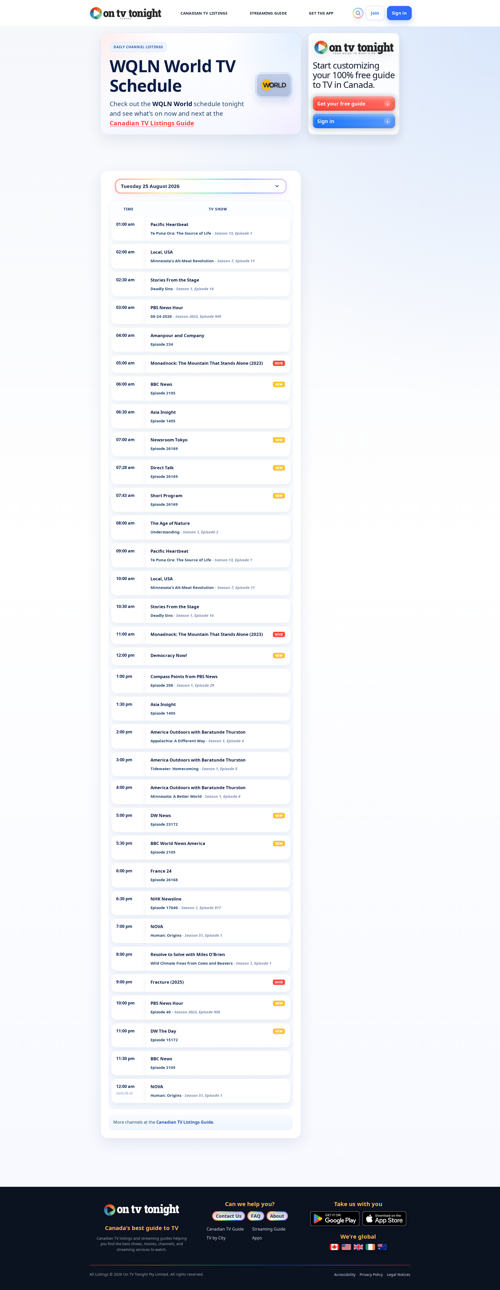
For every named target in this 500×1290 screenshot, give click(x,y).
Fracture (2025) (167, 982)
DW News (161, 815)
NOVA (157, 926)
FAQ (255, 1216)
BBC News (161, 384)
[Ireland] (370, 1247)
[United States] (346, 1247)
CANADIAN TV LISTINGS (204, 13)
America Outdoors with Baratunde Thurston (198, 732)
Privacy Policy (371, 1274)
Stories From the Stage (175, 280)
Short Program (166, 495)
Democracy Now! (169, 655)
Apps (257, 1238)
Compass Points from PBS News (184, 676)
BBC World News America (178, 843)
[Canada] (334, 1247)
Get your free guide (341, 103)
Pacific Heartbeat (169, 224)
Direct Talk (162, 468)
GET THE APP (321, 13)
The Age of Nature (170, 523)
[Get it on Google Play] (334, 1218)
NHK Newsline (166, 899)
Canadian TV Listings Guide (152, 123)
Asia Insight (163, 412)
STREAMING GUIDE (268, 13)
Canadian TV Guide (225, 1229)
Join (375, 13)
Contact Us (228, 1216)
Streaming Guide (268, 1229)
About (277, 1216)
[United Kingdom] (358, 1247)
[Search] (358, 13)
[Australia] (382, 1247)
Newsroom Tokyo (169, 440)
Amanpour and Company (177, 335)
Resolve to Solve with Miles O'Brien (188, 954)
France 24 (161, 871)
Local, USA (162, 252)
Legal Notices (398, 1274)
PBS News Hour (167, 308)
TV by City (216, 1238)
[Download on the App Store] (384, 1218)
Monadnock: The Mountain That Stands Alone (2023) (207, 363)
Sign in (399, 13)
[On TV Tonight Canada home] (354, 47)
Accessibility (344, 1274)
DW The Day (163, 1031)
